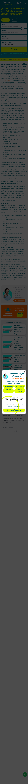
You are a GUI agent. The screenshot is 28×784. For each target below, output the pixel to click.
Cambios (8, 390)
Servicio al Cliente (19, 390)
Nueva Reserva (8, 386)
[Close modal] (25, 372)
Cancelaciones (20, 386)
